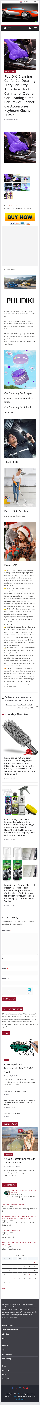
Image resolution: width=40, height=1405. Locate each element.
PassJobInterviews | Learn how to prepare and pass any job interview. (19, 698)
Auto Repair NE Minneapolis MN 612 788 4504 (18, 1068)
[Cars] (4, 28)
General (5, 1346)
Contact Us (6, 1379)
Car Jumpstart (9, 1154)
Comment (6, 930)
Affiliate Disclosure (8, 1325)
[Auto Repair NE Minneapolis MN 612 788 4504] (20, 1047)
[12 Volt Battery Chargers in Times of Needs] (20, 1139)
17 (9, 1275)
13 (25, 1271)
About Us (5, 1370)
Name (5, 958)
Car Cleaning (6, 1359)
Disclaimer (6, 1334)
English (25, 1)
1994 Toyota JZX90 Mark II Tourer (15, 1091)
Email (5, 968)
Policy (4, 1375)
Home (4, 1366)
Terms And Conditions (10, 1330)
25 (14, 1279)
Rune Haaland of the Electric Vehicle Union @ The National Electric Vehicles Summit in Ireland (19, 1102)
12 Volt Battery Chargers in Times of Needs (19, 1160)
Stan (17, 119)
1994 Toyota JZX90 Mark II (12, 1113)
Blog (3, 1338)
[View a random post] (35, 28)
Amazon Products (10, 71)
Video (6, 1060)
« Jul (3, 1288)
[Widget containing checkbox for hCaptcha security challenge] (17, 991)
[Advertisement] (20, 246)
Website (5, 978)
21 (30, 1275)
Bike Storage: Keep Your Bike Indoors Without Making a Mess (20, 706)
